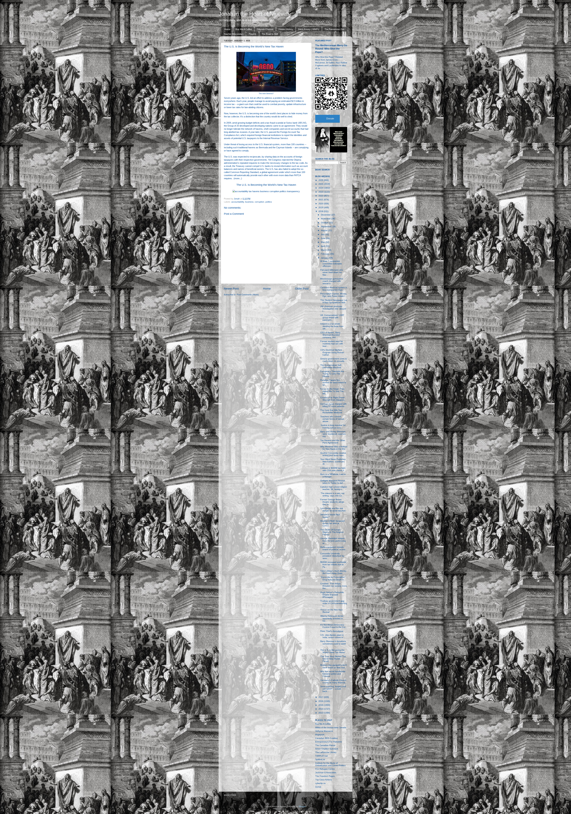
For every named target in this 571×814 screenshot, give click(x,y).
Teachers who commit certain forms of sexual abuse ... (332, 418)
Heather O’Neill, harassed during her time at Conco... (332, 523)
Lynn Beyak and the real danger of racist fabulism (333, 509)
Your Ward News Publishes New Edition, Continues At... (333, 461)
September (326, 226)
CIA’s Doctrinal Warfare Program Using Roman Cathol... (332, 352)
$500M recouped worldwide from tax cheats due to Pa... (333, 564)
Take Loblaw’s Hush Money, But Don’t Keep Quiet (333, 572)
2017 (321, 697)
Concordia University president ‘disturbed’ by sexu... (332, 555)
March (324, 250)
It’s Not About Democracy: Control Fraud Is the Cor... (333, 626)
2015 (321, 705)
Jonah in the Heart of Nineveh (254, 14)
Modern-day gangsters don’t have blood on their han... (333, 666)
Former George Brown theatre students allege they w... (332, 501)
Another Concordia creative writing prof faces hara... (333, 454)
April (323, 246)
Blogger (302, 806)
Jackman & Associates (325, 772)
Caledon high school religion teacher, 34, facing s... (333, 488)
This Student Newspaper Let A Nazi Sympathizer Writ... (333, 301)
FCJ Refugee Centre (325, 769)
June (323, 238)
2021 (321, 200)
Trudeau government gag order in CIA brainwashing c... (333, 603)
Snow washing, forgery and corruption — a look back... (333, 688)
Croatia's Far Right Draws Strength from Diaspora (332, 398)
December (326, 215)
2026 (321, 180)
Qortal (318, 787)
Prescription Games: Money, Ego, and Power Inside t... (333, 295)
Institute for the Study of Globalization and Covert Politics (330, 764)
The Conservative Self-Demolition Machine (331, 366)
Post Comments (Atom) (248, 295)
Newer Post (231, 288)
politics (268, 202)
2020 (321, 204)
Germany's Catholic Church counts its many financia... (333, 681)
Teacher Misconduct (233, 34)
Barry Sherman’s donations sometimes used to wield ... (333, 643)
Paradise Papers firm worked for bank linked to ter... (333, 382)
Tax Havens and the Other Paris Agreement (332, 441)
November (326, 219)
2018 (321, 211)
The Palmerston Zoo (334, 29)
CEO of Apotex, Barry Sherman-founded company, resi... (330, 334)
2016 (321, 701)
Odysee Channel (265, 29)
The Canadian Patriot (325, 745)
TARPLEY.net (321, 756)
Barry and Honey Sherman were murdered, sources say (333, 433)
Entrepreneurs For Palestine (328, 742)
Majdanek (319, 735)
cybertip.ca (320, 783)
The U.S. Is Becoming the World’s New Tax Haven (266, 184)
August (324, 230)
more (236, 178)
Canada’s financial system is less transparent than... (333, 288)
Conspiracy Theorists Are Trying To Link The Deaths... (332, 373)
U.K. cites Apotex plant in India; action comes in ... (332, 636)
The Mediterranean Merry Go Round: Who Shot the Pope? (331, 48)
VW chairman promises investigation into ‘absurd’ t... (333, 308)
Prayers (252, 34)
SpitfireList (320, 759)
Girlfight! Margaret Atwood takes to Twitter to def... (332, 482)
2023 (321, 192)
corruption (259, 202)
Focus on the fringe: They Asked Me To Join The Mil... (332, 391)
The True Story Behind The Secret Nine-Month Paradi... (333, 658)
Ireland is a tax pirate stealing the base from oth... (331, 326)
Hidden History (286, 29)
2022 (321, 196)
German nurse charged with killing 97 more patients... (333, 405)
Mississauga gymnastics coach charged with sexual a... (331, 281)
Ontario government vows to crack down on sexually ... (333, 360)
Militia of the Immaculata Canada (330, 727)
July (323, 234)
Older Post (302, 288)
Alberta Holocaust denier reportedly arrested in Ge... (331, 618)
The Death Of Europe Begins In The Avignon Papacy (332, 532)
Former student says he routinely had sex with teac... (331, 343)
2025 (321, 184)
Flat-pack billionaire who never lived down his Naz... (331, 272)
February (325, 254)
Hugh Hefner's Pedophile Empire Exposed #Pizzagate (332, 594)
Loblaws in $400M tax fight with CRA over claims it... (333, 469)
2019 (321, 207)
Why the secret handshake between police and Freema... (332, 673)
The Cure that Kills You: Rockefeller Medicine (331, 411)
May (323, 242)
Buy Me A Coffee (244, 29)
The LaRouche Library (325, 752)
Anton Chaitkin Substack (326, 749)
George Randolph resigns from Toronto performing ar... (333, 540)
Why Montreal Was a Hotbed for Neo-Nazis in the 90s (333, 448)
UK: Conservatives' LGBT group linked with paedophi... (332, 317)
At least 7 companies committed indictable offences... (331, 263)
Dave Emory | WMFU (308, 29)
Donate (330, 118)
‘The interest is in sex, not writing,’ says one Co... (332, 494)
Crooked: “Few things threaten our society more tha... (333, 585)
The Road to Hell (270, 34)
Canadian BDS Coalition (326, 738)
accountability (237, 202)
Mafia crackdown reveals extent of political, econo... (333, 548)
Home (227, 29)
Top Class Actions (323, 780)
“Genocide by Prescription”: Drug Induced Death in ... (333, 578)
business (249, 202)
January (325, 258)
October (325, 223)
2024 (321, 188)
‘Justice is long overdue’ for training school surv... (333, 426)
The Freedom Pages (325, 776)
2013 (321, 713)
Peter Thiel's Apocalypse (331, 631)
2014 (321, 709)
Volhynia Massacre (324, 731)
